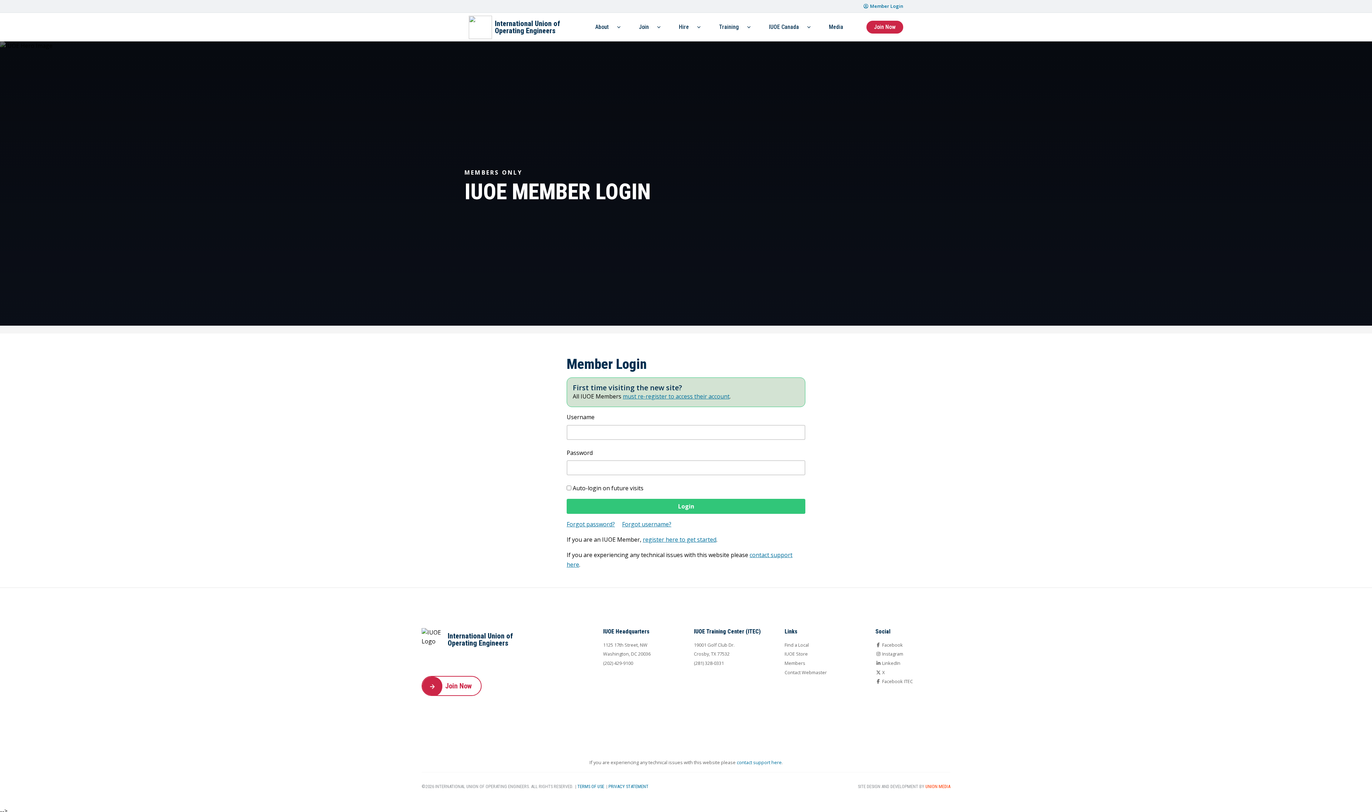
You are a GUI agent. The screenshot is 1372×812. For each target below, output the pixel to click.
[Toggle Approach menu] (699, 27)
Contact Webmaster (806, 672)
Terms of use (590, 786)
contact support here (759, 762)
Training (729, 27)
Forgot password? (591, 524)
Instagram (892, 654)
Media (836, 27)
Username (581, 417)
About (602, 27)
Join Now (885, 27)
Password (580, 453)
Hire (684, 27)
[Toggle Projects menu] (659, 27)
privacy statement (628, 786)
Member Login (886, 6)
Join (644, 27)
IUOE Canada (784, 27)
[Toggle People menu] (619, 27)
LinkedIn (890, 663)
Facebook (892, 645)
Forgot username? (646, 524)
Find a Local (797, 645)
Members (795, 663)
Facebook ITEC (897, 681)
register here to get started (679, 539)
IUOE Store (796, 654)
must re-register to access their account (676, 396)
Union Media (937, 786)
